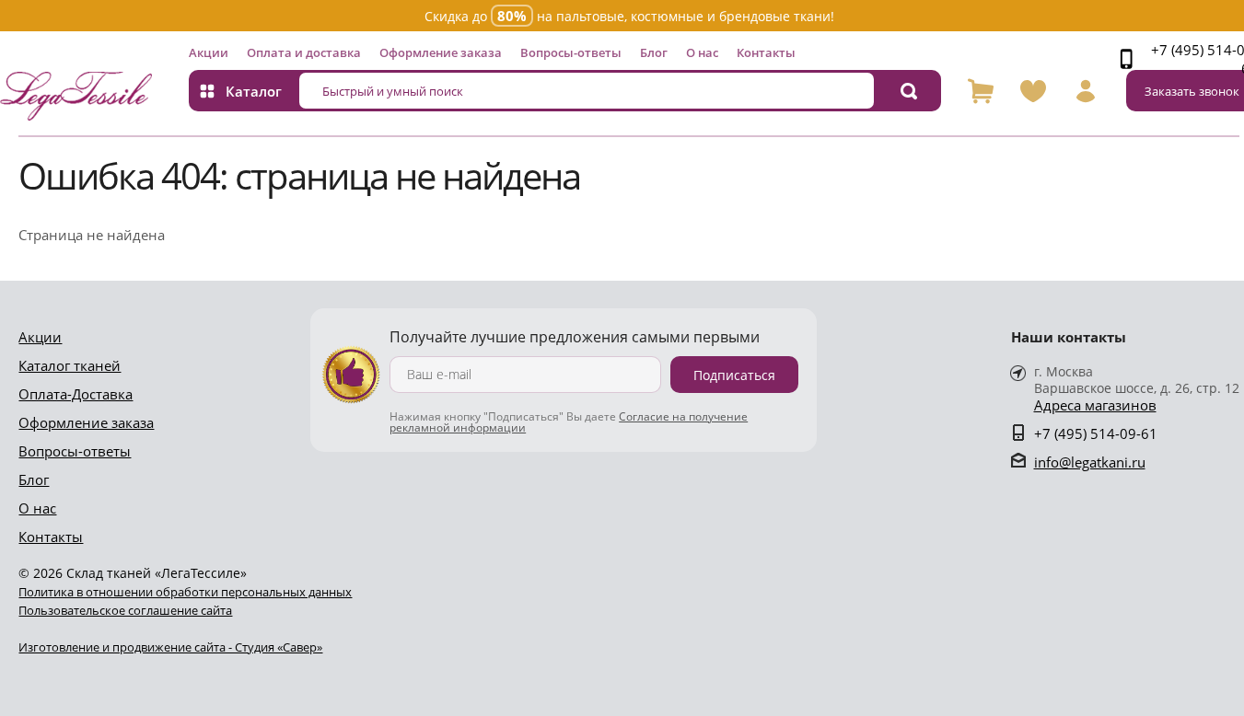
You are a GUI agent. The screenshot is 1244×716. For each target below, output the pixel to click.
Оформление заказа (440, 52)
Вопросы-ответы (571, 52)
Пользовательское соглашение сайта (125, 610)
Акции (208, 52)
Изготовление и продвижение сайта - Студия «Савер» (170, 647)
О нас (702, 52)
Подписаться (734, 375)
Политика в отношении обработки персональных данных (185, 591)
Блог (654, 52)
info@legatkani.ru (1089, 462)
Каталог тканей (69, 365)
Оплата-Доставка (75, 394)
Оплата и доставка (304, 52)
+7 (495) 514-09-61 (1095, 433)
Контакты (766, 52)
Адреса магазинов (1095, 405)
